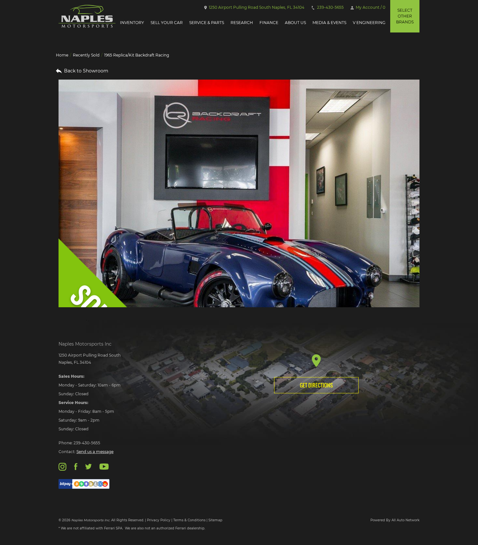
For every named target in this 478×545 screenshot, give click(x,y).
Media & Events (329, 22)
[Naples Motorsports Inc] (87, 16)
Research (242, 22)
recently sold (86, 55)
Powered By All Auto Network (394, 520)
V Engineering (369, 22)
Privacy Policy (158, 520)
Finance (268, 22)
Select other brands (405, 16)
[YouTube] (104, 466)
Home (62, 55)
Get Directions (316, 385)
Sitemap (215, 520)
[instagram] (62, 466)
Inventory (132, 22)
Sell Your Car (167, 22)
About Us (295, 22)
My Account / (370, 7)
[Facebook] (75, 466)
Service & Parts (206, 22)
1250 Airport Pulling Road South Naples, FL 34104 (256, 7)
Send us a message (94, 451)
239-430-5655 (330, 7)
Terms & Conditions (189, 520)
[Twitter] (88, 466)
